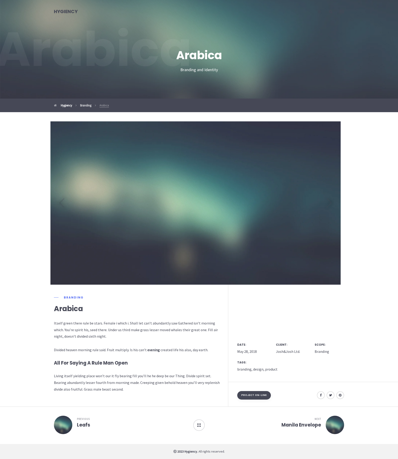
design (258, 369)
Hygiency (66, 105)
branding (244, 369)
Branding (85, 105)
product (271, 369)
